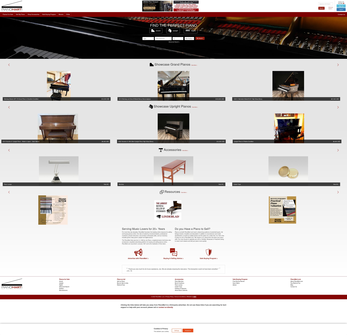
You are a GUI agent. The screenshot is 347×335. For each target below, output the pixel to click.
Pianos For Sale (8, 14)
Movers (61, 14)
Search (321, 8)
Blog (292, 285)
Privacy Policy (169, 296)
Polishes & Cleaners (180, 288)
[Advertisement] (138, 322)
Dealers (61, 288)
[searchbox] (163, 38)
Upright (175, 30)
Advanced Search (64, 287)
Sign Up (341, 6)
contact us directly (165, 307)
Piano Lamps (178, 285)
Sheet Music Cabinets (181, 290)
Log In (341, 9)
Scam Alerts (236, 283)
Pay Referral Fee (295, 283)
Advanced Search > (174, 42)
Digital (193, 30)
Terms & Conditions (180, 296)
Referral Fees (121, 285)
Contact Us (341, 14)
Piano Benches (179, 281)
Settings (176, 330)
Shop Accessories (33, 14)
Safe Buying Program (49, 14)
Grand (158, 30)
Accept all (188, 330)
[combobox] (163, 38)
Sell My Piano (20, 14)
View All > (106, 184)
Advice (234, 285)
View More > (194, 65)
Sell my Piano (121, 281)
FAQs (68, 14)
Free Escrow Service (239, 281)
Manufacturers (63, 290)
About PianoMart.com (297, 281)
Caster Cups (178, 287)
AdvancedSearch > (330, 8)
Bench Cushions (179, 283)
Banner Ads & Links (122, 283)
